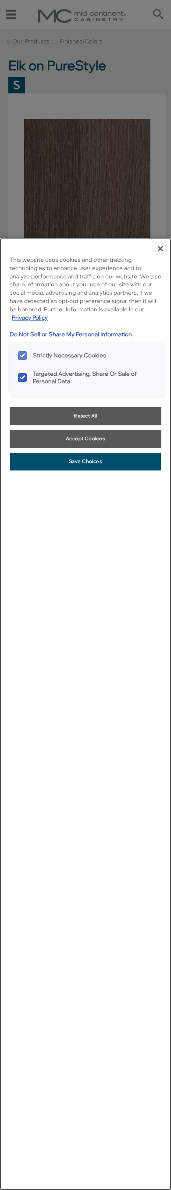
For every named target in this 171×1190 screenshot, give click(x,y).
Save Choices (86, 461)
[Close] (160, 248)
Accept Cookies (86, 438)
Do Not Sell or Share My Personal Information (71, 334)
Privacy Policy (30, 317)
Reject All (85, 416)
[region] (85, 714)
